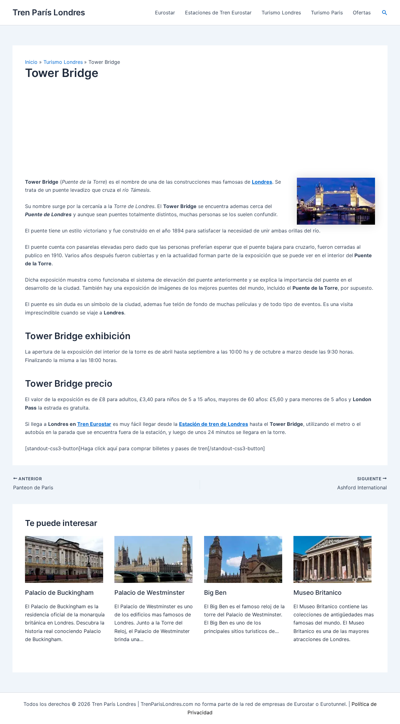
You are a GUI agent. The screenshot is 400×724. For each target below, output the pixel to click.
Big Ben (215, 592)
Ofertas (362, 12)
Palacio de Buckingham (59, 592)
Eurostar (165, 12)
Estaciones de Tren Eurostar (218, 12)
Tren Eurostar (94, 424)
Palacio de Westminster (149, 592)
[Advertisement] (200, 134)
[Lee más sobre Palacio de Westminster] (153, 559)
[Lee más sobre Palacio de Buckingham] (64, 559)
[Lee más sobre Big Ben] (243, 559)
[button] (385, 13)
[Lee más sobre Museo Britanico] (332, 559)
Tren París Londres (48, 12)
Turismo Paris (327, 12)
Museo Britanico (317, 592)
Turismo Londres (281, 12)
